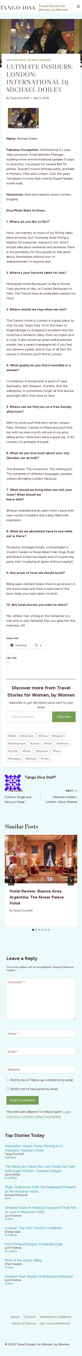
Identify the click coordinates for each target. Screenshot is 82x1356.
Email (13, 1052)
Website (14, 1069)
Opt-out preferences (55, 1323)
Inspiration (10, 1157)
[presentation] (41, 859)
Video (45, 758)
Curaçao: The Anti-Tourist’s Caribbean (33, 1228)
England (57, 735)
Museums (42, 751)
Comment (16, 982)
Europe (34, 743)
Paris (56, 751)
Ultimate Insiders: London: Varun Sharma (61, 796)
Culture (9, 1218)
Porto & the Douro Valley (23, 1260)
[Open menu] (78, 6)
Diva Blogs (11, 1177)
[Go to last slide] (11, 881)
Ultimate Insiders (39, 60)
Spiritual (30, 758)
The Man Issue (15, 60)
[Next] (71, 881)
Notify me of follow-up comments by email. (41, 1080)
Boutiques (27, 735)
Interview (62, 743)
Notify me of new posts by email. (34, 1089)
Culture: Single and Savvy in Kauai (18, 796)
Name (13, 1034)
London (13, 751)
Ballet (12, 735)
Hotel (48, 743)
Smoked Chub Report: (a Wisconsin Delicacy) (39, 1276)
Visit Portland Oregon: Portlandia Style (33, 1244)
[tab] (33, 930)
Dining (42, 735)
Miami (27, 751)
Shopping (14, 758)
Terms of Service (24, 1323)
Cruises (9, 1267)
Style (8, 1198)
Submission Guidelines (55, 1317)
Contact (29, 1317)
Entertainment (16, 743)
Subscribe (64, 717)
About (15, 1317)
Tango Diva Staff (19, 98)
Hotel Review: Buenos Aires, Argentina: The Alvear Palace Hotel (37, 897)
